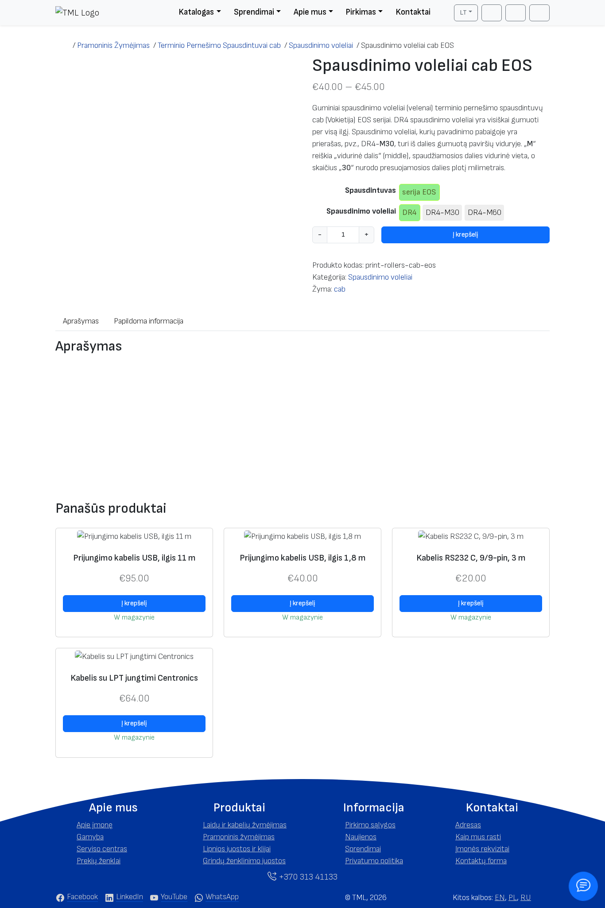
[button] (113, 807)
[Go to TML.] (64, 45)
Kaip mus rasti (478, 837)
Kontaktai (413, 12)
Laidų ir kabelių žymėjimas (245, 825)
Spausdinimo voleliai (361, 211)
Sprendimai (254, 12)
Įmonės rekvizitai (482, 848)
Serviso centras (102, 848)
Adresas (468, 825)
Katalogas (196, 12)
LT (463, 12)
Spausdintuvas (370, 190)
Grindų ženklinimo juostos (244, 860)
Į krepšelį (465, 234)
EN (500, 897)
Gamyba (90, 837)
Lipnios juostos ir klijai (237, 848)
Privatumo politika (374, 860)
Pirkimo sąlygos (370, 825)
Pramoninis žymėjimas (239, 837)
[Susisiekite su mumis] (583, 886)
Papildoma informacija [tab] (148, 321)
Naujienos (360, 837)
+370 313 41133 (306, 877)
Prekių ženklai (98, 860)
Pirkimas (360, 12)
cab (339, 289)
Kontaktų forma (481, 860)
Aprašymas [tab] (81, 321)
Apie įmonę (94, 825)
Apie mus (310, 12)
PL (512, 897)
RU (525, 897)
